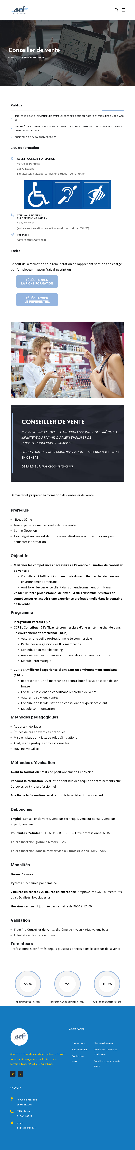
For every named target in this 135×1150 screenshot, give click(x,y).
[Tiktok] (20, 1074)
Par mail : (23, 234)
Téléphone (23, 1111)
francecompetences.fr (57, 466)
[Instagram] (12, 1074)
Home (11, 57)
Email (20, 1123)
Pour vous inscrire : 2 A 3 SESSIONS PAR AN (32, 216)
